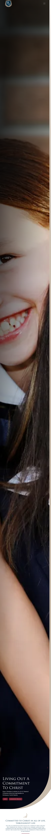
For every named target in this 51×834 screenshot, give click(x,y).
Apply (5, 799)
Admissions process (15, 799)
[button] (44, 3)
